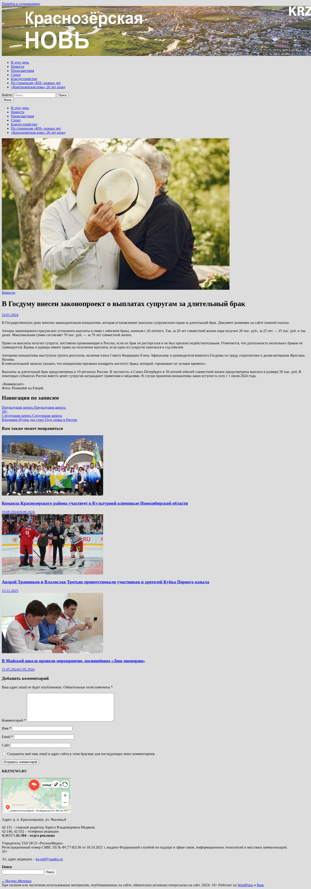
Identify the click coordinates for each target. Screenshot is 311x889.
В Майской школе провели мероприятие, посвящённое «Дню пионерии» (73, 660)
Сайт (6, 745)
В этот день (20, 62)
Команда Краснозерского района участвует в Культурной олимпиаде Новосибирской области (95, 503)
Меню (8, 100)
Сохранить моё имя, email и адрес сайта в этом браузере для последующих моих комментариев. (81, 754)
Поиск (7, 867)
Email (7, 737)
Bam (260, 885)
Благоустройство (24, 79)
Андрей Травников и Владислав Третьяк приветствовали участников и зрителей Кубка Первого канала (105, 581)
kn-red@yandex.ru (49, 859)
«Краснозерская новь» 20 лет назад (38, 87)
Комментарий (14, 720)
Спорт (16, 75)
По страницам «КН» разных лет (36, 83)
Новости (17, 66)
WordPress (245, 885)
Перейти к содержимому (21, 4)
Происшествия (22, 71)
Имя (6, 728)
